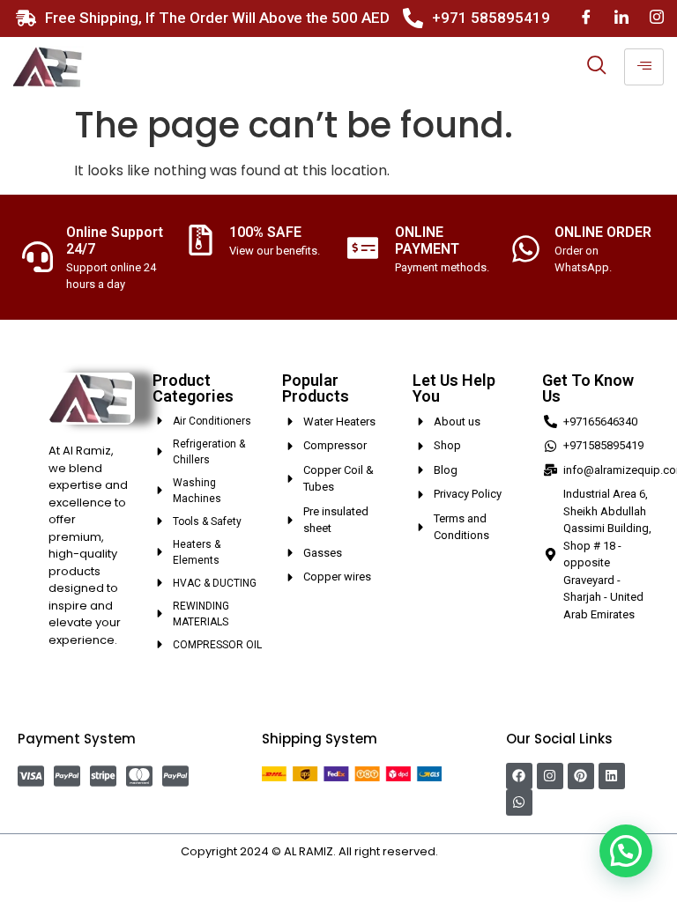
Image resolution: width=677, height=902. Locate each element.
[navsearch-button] (597, 67)
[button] (625, 850)
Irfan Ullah (469, 851)
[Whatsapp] (519, 802)
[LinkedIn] (621, 18)
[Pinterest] (581, 776)
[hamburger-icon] (644, 66)
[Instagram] (657, 18)
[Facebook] (586, 18)
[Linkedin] (612, 776)
